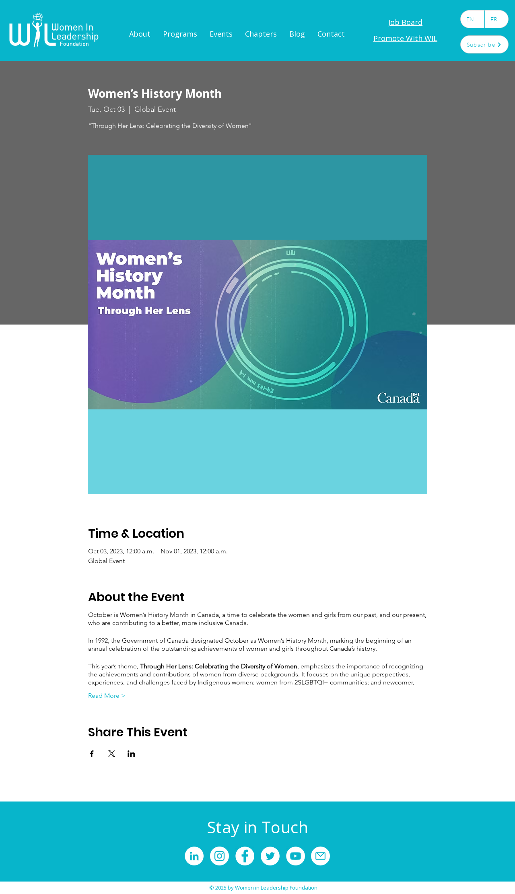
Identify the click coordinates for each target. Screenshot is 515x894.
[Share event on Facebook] (92, 753)
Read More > (107, 695)
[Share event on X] (111, 753)
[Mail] (320, 856)
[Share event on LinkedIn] (131, 753)
